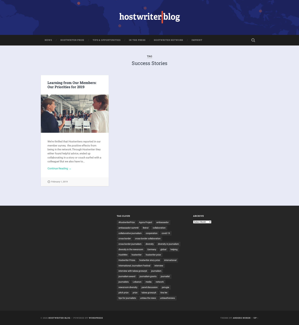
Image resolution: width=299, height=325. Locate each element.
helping (174, 249)
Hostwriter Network (168, 40)
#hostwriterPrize (127, 222)
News (48, 40)
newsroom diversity (128, 287)
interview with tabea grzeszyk (133, 271)
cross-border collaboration (148, 238)
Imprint (197, 40)
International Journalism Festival (134, 265)
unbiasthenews (167, 298)
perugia (165, 287)
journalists (124, 282)
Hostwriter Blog (59, 318)
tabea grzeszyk (149, 292)
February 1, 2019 (59, 181)
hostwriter (137, 254)
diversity (150, 244)
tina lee (163, 292)
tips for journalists (127, 298)
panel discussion (150, 287)
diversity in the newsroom (131, 249)
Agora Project (145, 222)
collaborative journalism (130, 233)
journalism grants (148, 276)
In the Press (137, 40)
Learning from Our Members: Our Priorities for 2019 (71, 84)
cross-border (125, 238)
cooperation (151, 233)
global (163, 249)
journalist (165, 276)
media (149, 282)
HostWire (123, 254)
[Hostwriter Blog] (149, 17)
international (170, 260)
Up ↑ (256, 318)
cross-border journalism (130, 244)
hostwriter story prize (149, 260)
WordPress (96, 318)
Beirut (146, 228)
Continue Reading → (59, 168)
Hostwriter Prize (72, 40)
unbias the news (148, 298)
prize (135, 292)
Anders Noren (242, 318)
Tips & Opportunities (107, 40)
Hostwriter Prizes (127, 260)
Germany (151, 249)
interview (158, 265)
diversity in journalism (168, 244)
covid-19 (166, 233)
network (160, 282)
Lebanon (137, 282)
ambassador (162, 222)
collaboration (159, 228)
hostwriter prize (153, 254)
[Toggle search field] (253, 40)
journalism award (127, 276)
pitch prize (123, 292)
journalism (156, 271)
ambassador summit (129, 228)
